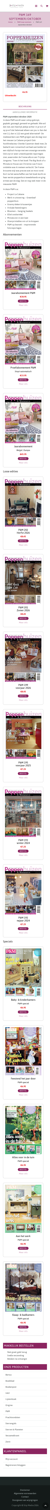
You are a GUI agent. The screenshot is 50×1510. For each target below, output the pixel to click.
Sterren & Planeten (14, 1429)
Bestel (23, 301)
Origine (8, 1405)
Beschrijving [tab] (25, 106)
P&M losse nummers (24, 22)
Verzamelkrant (12, 1435)
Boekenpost (10, 1387)
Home (10, 22)
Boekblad (9, 1381)
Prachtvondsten (12, 1417)
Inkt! (7, 1393)
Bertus (8, 1375)
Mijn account (11, 1459)
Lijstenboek (10, 1399)
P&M (7, 1411)
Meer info (23, 305)
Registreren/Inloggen (15, 1465)
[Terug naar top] (45, 1505)
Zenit (7, 1442)
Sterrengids (10, 1423)
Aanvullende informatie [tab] (25, 112)
